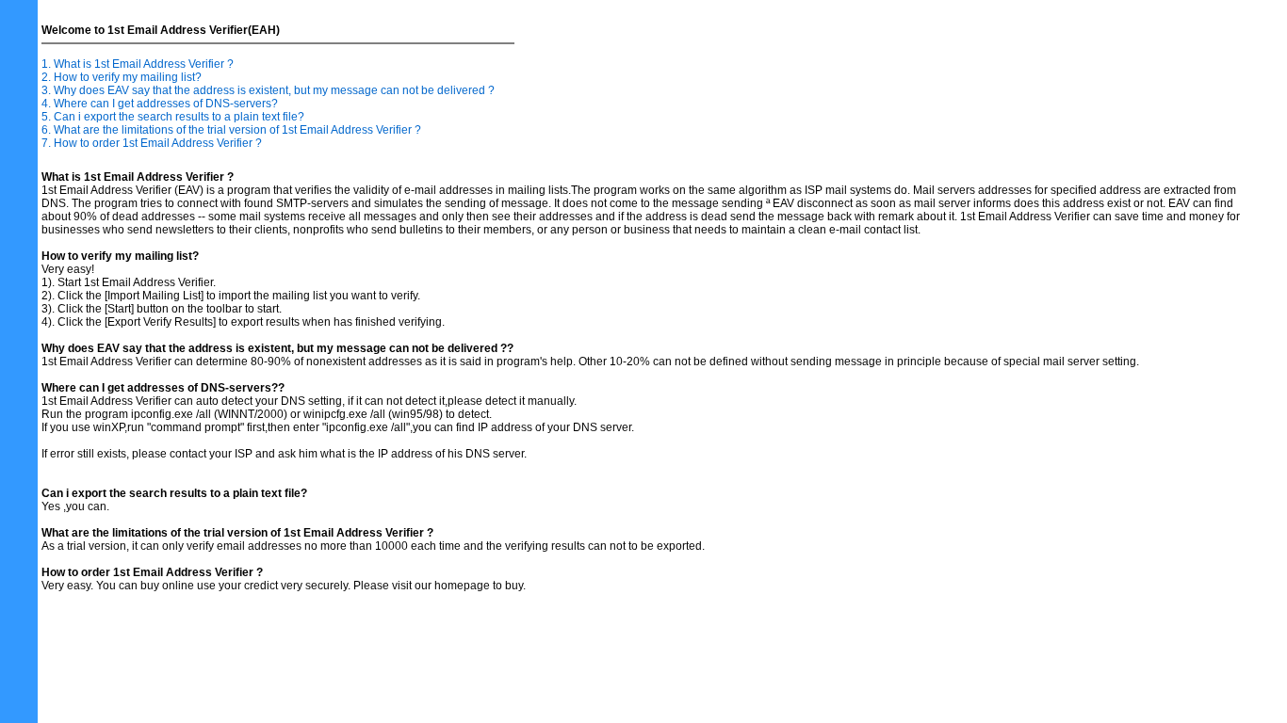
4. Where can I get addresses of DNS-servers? (159, 103)
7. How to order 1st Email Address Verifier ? (151, 143)
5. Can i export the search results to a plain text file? (172, 116)
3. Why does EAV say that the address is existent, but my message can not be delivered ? (268, 90)
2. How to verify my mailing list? (121, 77)
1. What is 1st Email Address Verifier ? (137, 64)
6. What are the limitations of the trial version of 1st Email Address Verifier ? (231, 130)
